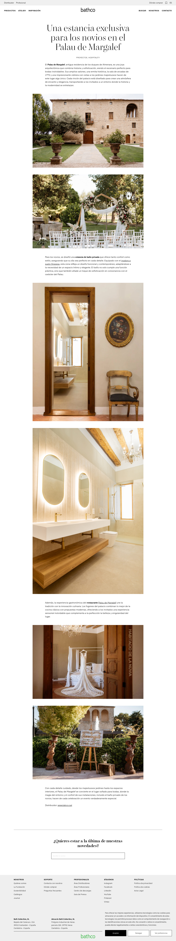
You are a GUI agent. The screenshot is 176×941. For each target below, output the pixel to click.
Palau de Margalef (107, 602)
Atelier (22, 10)
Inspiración (34, 10)
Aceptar (116, 933)
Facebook (108, 887)
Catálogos (18, 894)
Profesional (21, 3)
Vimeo (106, 902)
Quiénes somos (20, 883)
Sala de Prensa (80, 894)
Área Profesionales (81, 887)
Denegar (138, 933)
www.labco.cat (65, 805)
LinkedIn (107, 891)
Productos (10, 10)
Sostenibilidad (20, 891)
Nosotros (154, 10)
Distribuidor (9, 3)
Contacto (167, 10)
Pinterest (107, 898)
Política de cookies (142, 887)
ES (171, 3)
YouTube (107, 894)
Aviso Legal (139, 891)
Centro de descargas (82, 891)
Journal (17, 898)
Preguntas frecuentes (52, 891)
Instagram (108, 883)
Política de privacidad (143, 883)
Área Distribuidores (82, 883)
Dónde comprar (156, 3)
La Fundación (19, 887)
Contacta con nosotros (53, 883)
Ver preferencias (161, 933)
